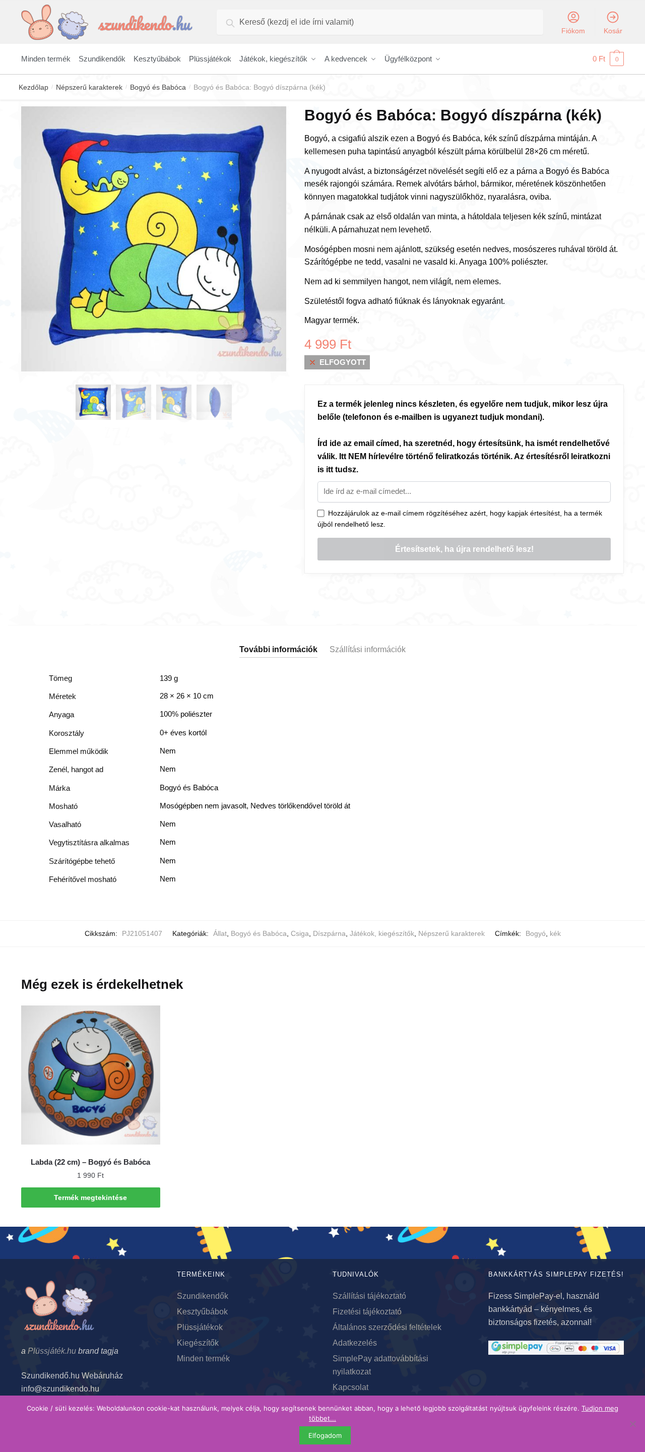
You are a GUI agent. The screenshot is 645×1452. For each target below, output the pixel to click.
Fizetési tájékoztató (367, 1311)
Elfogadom (325, 1435)
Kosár (613, 31)
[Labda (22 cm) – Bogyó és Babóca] (90, 1075)
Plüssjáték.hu (52, 1351)
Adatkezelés (355, 1343)
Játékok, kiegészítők (382, 933)
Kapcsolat (350, 1387)
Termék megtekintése (90, 1197)
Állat (220, 933)
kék (555, 933)
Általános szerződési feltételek (387, 1327)
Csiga (300, 933)
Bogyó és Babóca (158, 87)
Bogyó (536, 933)
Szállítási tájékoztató (369, 1296)
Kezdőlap (33, 87)
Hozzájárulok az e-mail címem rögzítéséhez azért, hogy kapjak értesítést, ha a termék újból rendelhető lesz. (459, 519)
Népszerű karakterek (89, 87)
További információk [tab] (278, 649)
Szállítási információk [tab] (368, 649)
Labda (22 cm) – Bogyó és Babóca (90, 1162)
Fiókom (573, 31)
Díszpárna (329, 933)
